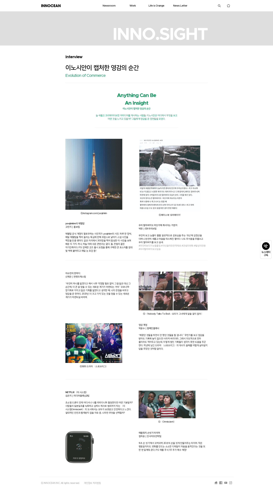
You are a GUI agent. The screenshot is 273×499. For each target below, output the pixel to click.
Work (133, 6)
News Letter (180, 6)
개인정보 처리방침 (92, 483)
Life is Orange (156, 6)
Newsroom (109, 6)
